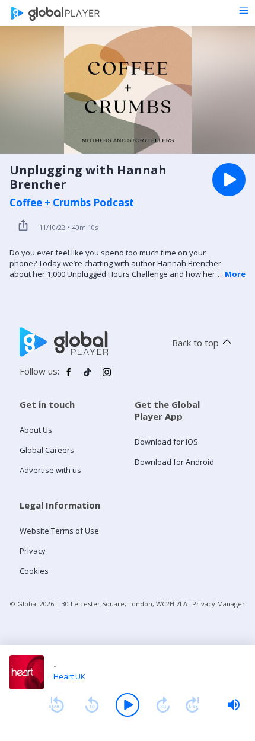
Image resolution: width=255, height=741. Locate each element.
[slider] (233, 704)
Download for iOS (166, 441)
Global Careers (47, 450)
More (235, 274)
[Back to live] (193, 705)
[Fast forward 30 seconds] (163, 705)
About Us (36, 429)
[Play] (127, 705)
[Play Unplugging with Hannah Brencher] (229, 179)
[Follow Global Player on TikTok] (87, 377)
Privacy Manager (218, 604)
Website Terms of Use (59, 530)
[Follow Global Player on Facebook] (68, 377)
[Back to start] (56, 705)
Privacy (33, 550)
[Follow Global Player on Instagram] (106, 377)
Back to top (195, 343)
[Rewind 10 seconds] (92, 705)
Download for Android (174, 461)
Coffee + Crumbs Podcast (71, 202)
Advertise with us (50, 470)
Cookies (34, 571)
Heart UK (69, 676)
